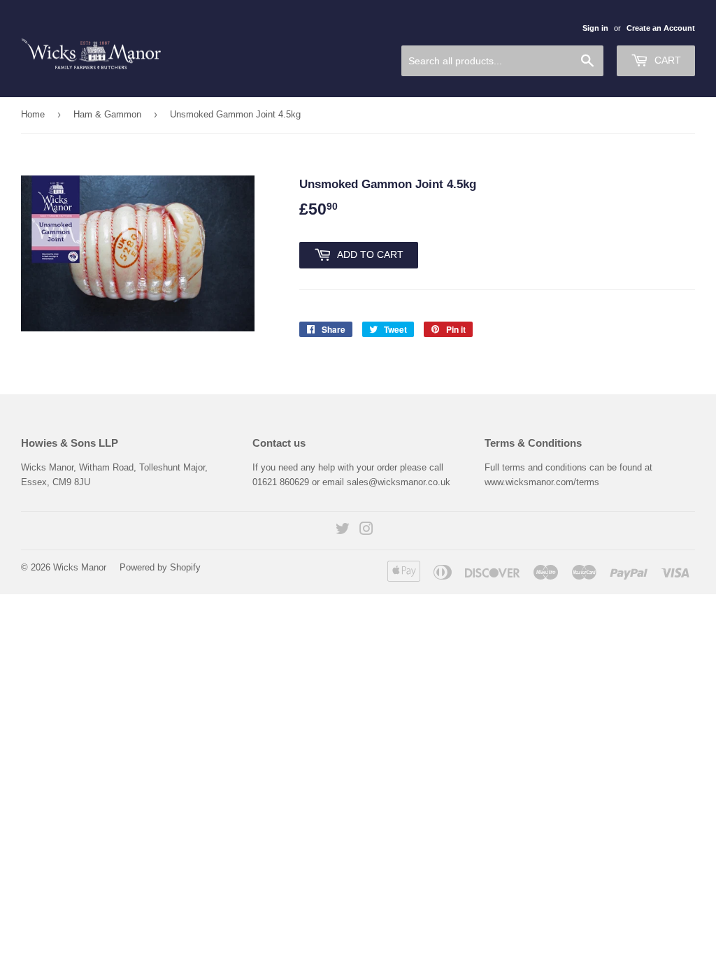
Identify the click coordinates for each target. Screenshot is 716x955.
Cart (666, 60)
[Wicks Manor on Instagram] (366, 531)
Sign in (595, 28)
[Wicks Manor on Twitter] (343, 531)
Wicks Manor (79, 567)
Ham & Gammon (107, 114)
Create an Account (660, 28)
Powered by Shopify (160, 567)
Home (33, 114)
